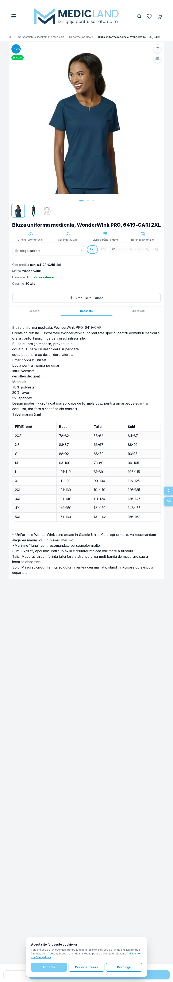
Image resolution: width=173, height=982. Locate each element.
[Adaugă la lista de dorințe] (157, 48)
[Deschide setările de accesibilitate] (168, 491)
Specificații (138, 310)
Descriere (86, 310)
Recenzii (34, 310)
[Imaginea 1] (81, 201)
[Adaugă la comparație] (157, 58)
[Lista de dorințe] (149, 16)
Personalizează (86, 967)
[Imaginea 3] (93, 201)
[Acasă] (10, 37)
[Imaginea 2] (88, 201)
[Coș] (159, 16)
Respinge (124, 967)
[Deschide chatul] (168, 501)
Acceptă (49, 967)
